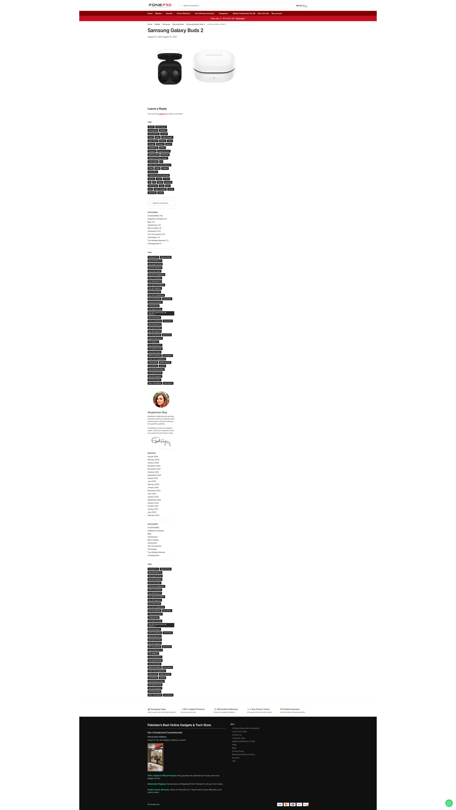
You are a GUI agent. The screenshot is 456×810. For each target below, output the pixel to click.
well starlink (168, 383)
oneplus (165, 168)
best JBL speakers (155, 267)
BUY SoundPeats (154, 299)
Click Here (240, 18)
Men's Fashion (153, 228)
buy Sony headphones (156, 295)
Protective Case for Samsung (159, 175)
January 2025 (153, 487)
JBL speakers (153, 342)
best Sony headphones (156, 274)
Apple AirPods (165, 257)
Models (157, 24)
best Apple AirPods (155, 264)
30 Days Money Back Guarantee (245, 728)
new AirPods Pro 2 (155, 345)
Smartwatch (152, 231)
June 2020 (152, 512)
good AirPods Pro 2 (155, 338)
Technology (152, 237)
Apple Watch (153, 141)
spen (168, 186)
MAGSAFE (165, 154)
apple (157, 137)
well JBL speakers (155, 376)
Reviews (235, 758)
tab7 (150, 189)
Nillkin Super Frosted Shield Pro (159, 165)
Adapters (163, 130)
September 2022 (154, 500)
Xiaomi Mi (152, 193)
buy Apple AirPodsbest (156, 285)
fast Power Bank (154, 317)
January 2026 (153, 463)
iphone (162, 148)
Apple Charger (167, 137)
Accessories (153, 130)
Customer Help (238, 738)
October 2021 (153, 506)
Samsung (166, 24)
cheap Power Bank (155, 302)
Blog (149, 222)
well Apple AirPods (155, 373)
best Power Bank (154, 271)
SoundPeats (153, 366)
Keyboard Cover (163, 151)
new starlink (168, 355)
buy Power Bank (154, 292)
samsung (168, 182)
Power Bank (153, 362)
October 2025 (153, 472)
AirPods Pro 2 (153, 257)
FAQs (234, 745)
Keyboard (152, 151)
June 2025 (152, 481)
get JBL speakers (154, 331)
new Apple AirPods (155, 349)
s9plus (160, 182)
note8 (151, 168)
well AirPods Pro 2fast (156, 369)
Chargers (160, 144)
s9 (154, 182)
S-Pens (166, 179)
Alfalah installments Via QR (243, 741)
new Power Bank (154, 352)
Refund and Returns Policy (243, 754)
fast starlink (168, 321)
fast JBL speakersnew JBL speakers (158, 313)
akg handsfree (153, 134)
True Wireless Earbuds (156, 240)
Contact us (236, 735)
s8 (149, 182)
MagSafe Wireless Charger (158, 158)
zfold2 (160, 193)
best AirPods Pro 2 (155, 261)
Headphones (153, 148)
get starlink (167, 335)
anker (151, 137)
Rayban (151, 179)
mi (161, 161)
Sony (161, 186)
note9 (157, 168)
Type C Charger (160, 189)
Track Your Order (239, 731)
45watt (151, 127)
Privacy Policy (238, 751)
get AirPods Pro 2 (154, 324)
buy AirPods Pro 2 (155, 281)
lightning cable (154, 154)
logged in (162, 114)
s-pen (159, 179)
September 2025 (154, 475)
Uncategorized (153, 243)
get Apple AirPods (155, 328)
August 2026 (153, 456)
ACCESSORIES (153, 216)
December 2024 (154, 490)
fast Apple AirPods (155, 309)
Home (150, 24)
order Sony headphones (157, 359)
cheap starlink (153, 306)
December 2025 (154, 466)
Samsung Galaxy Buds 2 (195, 24)
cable (170, 141)
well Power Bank (154, 380)
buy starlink (167, 299)
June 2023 (152, 494)
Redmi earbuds (165, 362)
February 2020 (153, 515)
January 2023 (153, 497)
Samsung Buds (178, 24)
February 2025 (153, 484)
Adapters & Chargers (156, 219)
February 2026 (153, 460)
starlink (162, 366)
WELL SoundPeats (155, 383)
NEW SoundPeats (155, 355)
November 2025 (154, 469)
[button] (301, 5)
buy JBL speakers (155, 288)
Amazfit (164, 134)
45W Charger (161, 127)
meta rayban (153, 161)
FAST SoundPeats (155, 321)
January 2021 (153, 509)
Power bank (153, 172)
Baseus (162, 141)
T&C (234, 761)
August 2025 (153, 478)
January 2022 (153, 503)
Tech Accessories (154, 234)
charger (151, 144)
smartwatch (153, 186)
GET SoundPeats (154, 335)
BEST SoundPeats (155, 278)
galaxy (168, 144)
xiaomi (170, 189)
